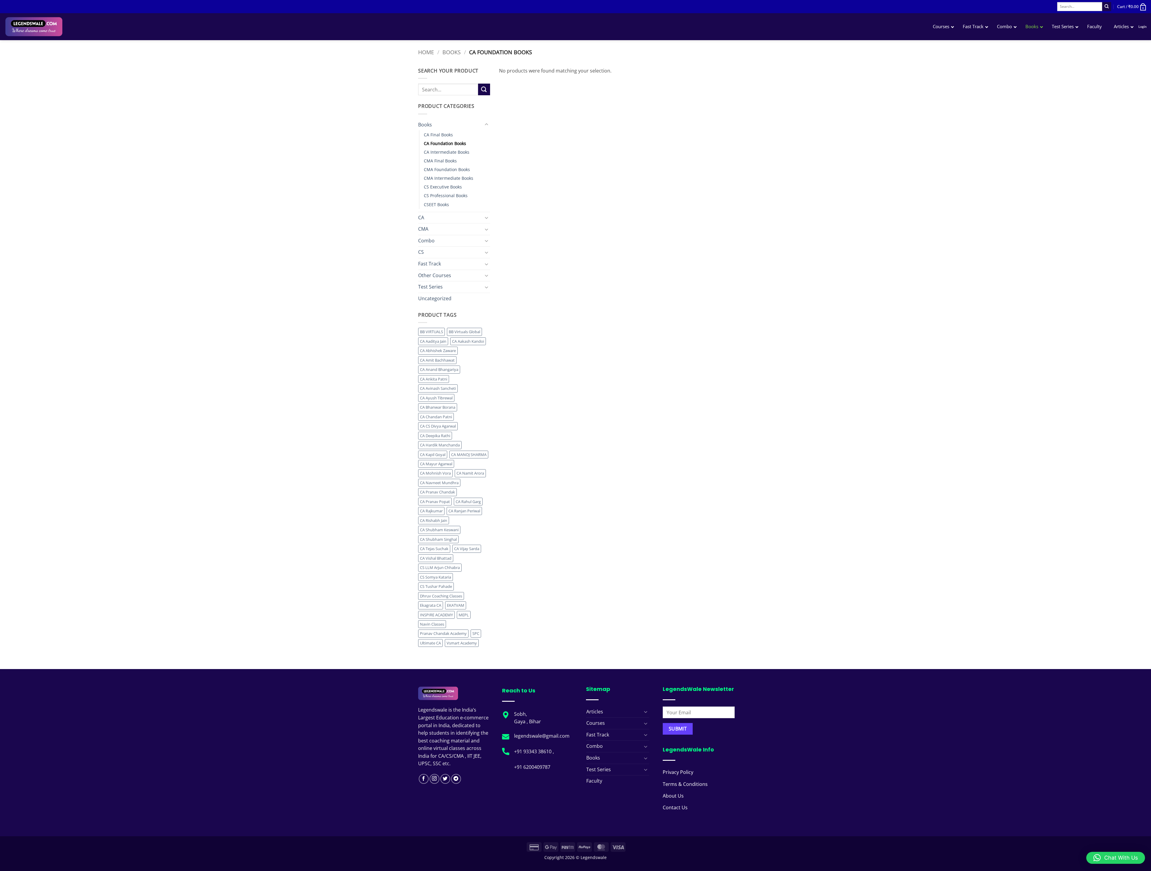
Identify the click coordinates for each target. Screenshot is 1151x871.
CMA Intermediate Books (448, 178)
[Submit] (1106, 6)
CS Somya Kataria (435, 577)
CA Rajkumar (431, 511)
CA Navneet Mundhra (439, 482)
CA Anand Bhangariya (439, 369)
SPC (475, 633)
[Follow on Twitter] (445, 779)
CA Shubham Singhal (438, 539)
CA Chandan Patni (436, 416)
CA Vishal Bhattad (435, 558)
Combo (426, 240)
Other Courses (434, 275)
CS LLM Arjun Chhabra (440, 567)
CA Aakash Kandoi (468, 341)
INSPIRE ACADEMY (436, 615)
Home (426, 52)
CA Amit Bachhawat (437, 360)
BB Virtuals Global (464, 331)
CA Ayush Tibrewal (436, 398)
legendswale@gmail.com (542, 736)
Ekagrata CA (430, 605)
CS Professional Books (446, 195)
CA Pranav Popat (435, 501)
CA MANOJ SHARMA (468, 454)
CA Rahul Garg (468, 501)
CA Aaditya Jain (433, 341)
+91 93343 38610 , (534, 751)
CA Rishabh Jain (433, 520)
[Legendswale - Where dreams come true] (55, 26)
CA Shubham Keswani (439, 529)
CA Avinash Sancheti (438, 388)
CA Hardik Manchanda (440, 445)
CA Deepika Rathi (435, 435)
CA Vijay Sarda (466, 548)
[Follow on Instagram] (434, 779)
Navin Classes (432, 624)
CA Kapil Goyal (432, 454)
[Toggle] (486, 124)
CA (421, 217)
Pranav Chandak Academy (443, 633)
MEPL (464, 615)
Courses (595, 723)
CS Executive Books (443, 187)
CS (421, 252)
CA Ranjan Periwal (464, 511)
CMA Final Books (440, 161)
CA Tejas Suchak (434, 548)
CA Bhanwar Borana (437, 407)
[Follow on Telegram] (456, 779)
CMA (423, 229)
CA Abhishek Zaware (438, 350)
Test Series (430, 286)
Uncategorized (434, 298)
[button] (1132, 6)
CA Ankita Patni (433, 379)
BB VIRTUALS (431, 331)
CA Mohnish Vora (435, 473)
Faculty (594, 781)
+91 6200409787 (532, 767)
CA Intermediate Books (446, 152)
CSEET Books (436, 204)
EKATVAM (455, 605)
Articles (594, 711)
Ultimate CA (430, 643)
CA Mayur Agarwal (436, 464)
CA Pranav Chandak (437, 492)
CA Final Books (438, 135)
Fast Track (429, 263)
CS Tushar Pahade (436, 586)
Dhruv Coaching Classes (441, 596)
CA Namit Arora (470, 473)
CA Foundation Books (445, 143)
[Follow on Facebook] (424, 779)
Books (451, 52)
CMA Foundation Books (447, 169)
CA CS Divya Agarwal (438, 426)
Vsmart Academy (462, 643)
